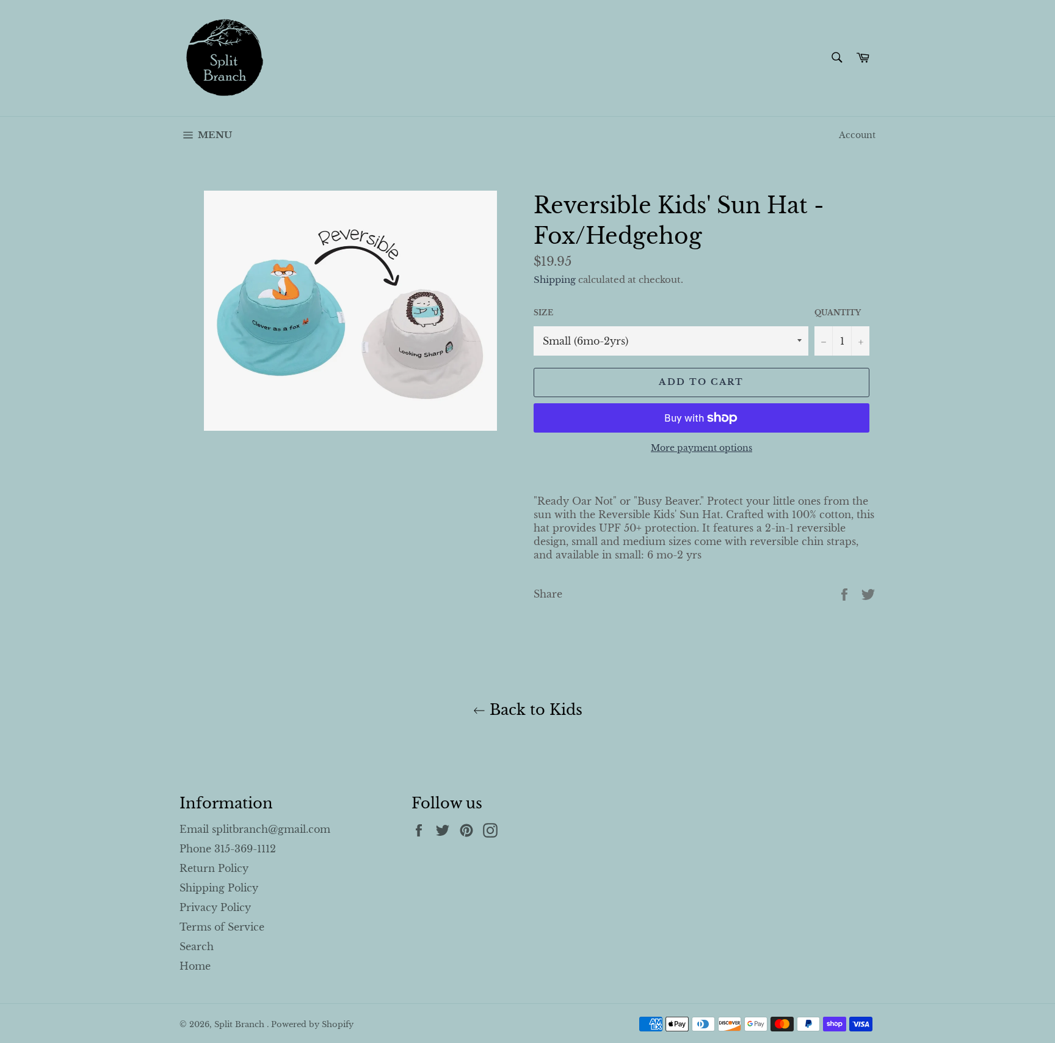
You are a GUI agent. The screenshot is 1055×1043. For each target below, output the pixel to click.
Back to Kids (533, 710)
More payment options (701, 447)
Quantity (837, 312)
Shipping (555, 279)
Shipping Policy (218, 888)
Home (195, 966)
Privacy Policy (215, 907)
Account (857, 135)
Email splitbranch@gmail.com (254, 829)
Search (196, 946)
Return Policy (213, 868)
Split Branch (240, 1024)
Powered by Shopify (312, 1024)
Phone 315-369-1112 (227, 849)
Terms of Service (221, 927)
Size (543, 312)
